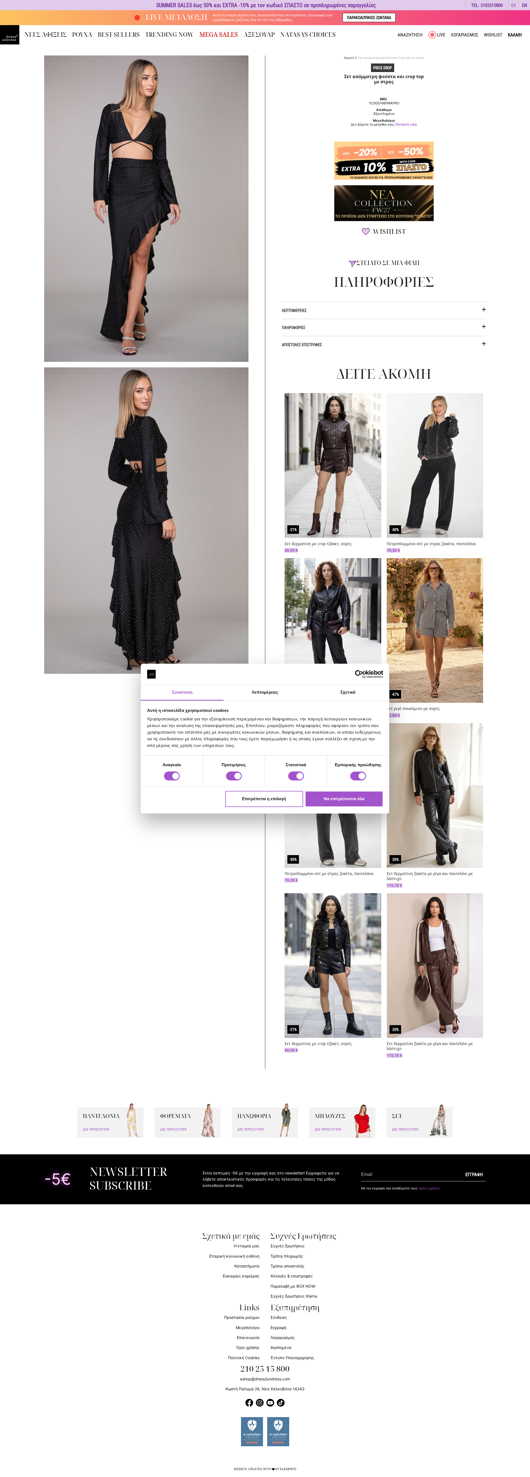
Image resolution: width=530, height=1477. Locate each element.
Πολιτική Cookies (243, 1357)
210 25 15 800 (265, 1369)
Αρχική (349, 58)
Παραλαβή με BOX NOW (293, 1286)
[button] (513, 5)
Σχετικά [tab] (347, 692)
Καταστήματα (246, 1266)
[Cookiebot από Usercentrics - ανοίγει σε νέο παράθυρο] (359, 674)
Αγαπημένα (281, 1347)
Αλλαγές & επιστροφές (292, 1276)
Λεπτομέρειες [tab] (265, 692)
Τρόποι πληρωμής (287, 1256)
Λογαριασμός (283, 1337)
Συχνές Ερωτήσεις (288, 1245)
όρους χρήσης (429, 1188)
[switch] (234, 779)
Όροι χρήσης (247, 1347)
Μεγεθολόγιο (247, 1327)
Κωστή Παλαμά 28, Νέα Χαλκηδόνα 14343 (265, 1388)
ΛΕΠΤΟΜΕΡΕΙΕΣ (294, 310)
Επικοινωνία (248, 1337)
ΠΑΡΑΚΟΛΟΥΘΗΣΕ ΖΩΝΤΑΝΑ (369, 17)
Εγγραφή (278, 1327)
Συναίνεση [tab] (182, 692)
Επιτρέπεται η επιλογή (264, 799)
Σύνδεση (279, 1317)
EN (524, 5)
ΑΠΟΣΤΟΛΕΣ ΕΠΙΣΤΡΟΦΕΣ (302, 344)
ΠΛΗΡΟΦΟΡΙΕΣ (293, 327)
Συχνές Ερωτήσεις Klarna (294, 1296)
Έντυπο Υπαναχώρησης (292, 1357)
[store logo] (9, 34)
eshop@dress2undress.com (265, 1379)
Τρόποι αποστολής (287, 1266)
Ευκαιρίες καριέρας (241, 1276)
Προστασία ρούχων (241, 1317)
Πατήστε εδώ (406, 124)
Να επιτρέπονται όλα (344, 799)
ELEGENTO (288, 1469)
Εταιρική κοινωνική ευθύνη (234, 1256)
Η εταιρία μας (246, 1245)
